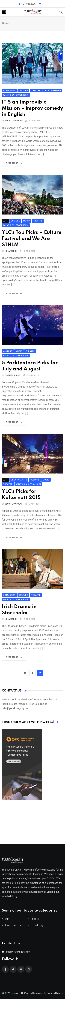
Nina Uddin (11, 251)
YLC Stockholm (13, 121)
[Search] (61, 11)
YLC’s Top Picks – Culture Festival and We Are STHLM (32, 238)
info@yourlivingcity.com (18, 951)
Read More (12, 163)
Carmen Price (12, 375)
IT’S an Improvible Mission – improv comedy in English (32, 108)
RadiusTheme (55, 993)
